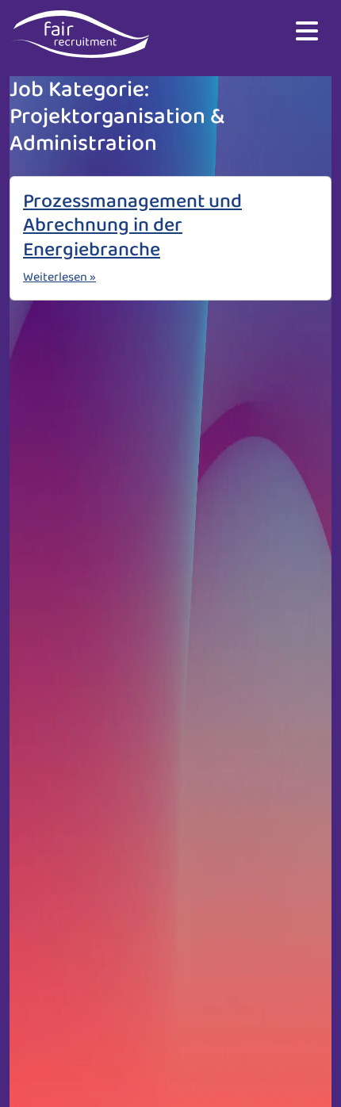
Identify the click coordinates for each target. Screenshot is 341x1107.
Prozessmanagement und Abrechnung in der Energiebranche (132, 225)
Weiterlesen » (59, 277)
